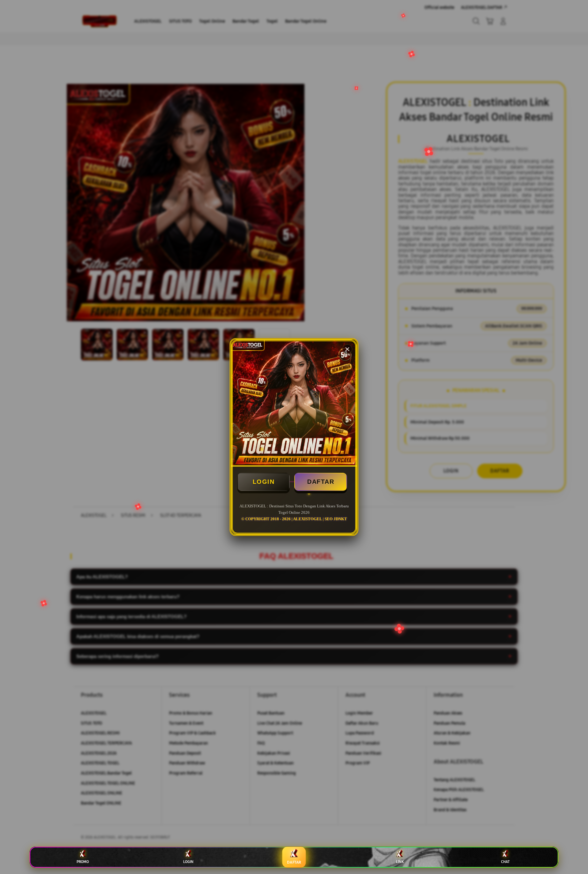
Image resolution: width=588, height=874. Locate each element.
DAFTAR (320, 481)
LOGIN (264, 481)
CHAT (505, 862)
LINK (400, 862)
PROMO (83, 862)
